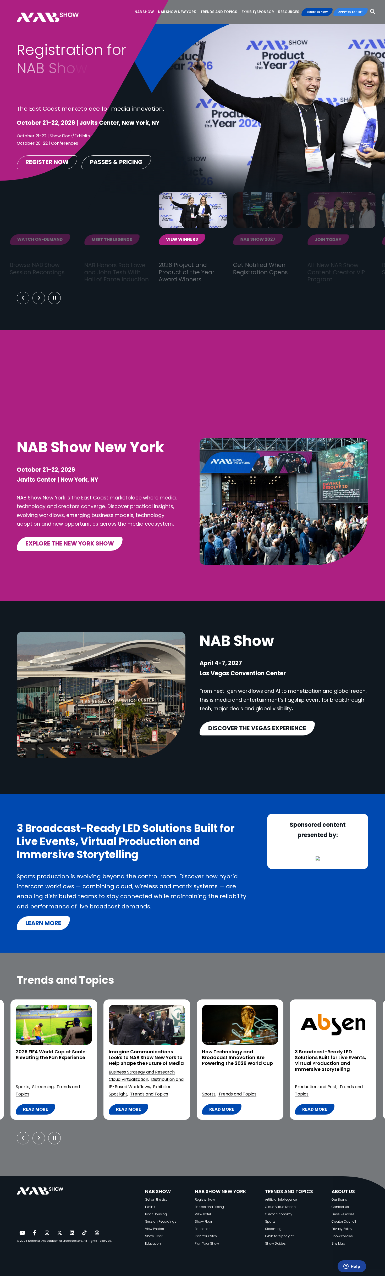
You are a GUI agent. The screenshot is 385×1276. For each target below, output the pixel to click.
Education (153, 1243)
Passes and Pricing (209, 1207)
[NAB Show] (55, 12)
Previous (23, 298)
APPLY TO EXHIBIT (350, 12)
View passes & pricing (295, 240)
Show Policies (342, 1236)
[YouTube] (22, 1233)
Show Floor (153, 1236)
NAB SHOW (158, 1191)
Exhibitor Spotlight (279, 1236)
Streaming (317, 1087)
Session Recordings (160, 1221)
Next (43, 298)
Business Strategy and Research (44, 1072)
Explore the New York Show (69, 543)
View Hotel (203, 1214)
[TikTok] (84, 1233)
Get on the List (156, 1199)
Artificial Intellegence (281, 1199)
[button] (372, 11)
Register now (47, 162)
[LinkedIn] (72, 1233)
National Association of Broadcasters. (55, 1241)
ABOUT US (343, 1191)
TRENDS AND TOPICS (289, 1191)
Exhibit (150, 1207)
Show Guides (275, 1243)
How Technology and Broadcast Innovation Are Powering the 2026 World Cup (139, 1057)
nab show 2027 (138, 240)
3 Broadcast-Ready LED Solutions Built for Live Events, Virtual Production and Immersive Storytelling (233, 1060)
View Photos (154, 1229)
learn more (43, 923)
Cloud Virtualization (31, 1079)
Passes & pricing (116, 162)
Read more (34, 1110)
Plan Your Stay (206, 1236)
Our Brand (339, 1199)
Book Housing (156, 1214)
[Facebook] (34, 1233)
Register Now (205, 1199)
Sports (111, 1094)
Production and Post (218, 1087)
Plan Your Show (207, 1243)
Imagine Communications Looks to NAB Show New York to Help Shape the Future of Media (48, 1057)
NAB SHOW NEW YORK (220, 1191)
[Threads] (97, 1233)
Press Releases (343, 1214)
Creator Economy (278, 1214)
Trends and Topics (52, 1094)
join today (208, 240)
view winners (62, 240)
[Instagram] (47, 1233)
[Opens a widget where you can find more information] (351, 1266)
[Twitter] (59, 1233)
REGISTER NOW (317, 12)
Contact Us (340, 1207)
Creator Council (344, 1221)
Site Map (338, 1243)
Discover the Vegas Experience (257, 728)
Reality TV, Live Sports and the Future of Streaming (326, 1054)
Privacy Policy (342, 1229)
